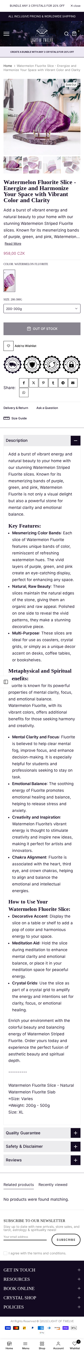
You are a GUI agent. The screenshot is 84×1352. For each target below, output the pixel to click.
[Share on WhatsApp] (23, 392)
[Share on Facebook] (23, 382)
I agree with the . (37, 1253)
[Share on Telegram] (63, 382)
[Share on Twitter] (33, 382)
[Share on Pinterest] (43, 382)
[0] (74, 33)
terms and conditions (49, 1253)
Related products (19, 1184)
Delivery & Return (16, 408)
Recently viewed (52, 1184)
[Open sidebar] (6, 682)
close (76, 5)
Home (8, 66)
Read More (13, 243)
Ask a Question (47, 408)
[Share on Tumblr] (53, 382)
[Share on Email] (72, 382)
